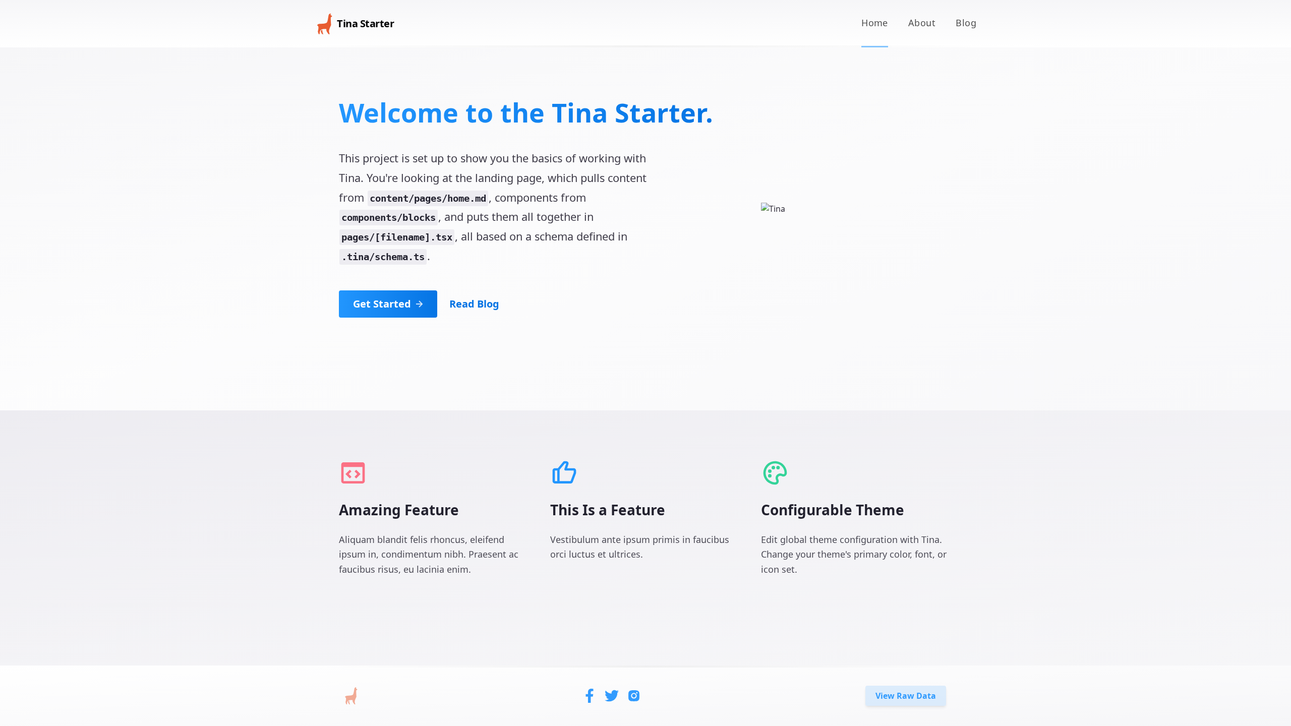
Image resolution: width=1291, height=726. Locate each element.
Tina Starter (365, 23)
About (921, 23)
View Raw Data (905, 695)
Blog (966, 23)
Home (874, 23)
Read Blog (474, 304)
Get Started (382, 304)
